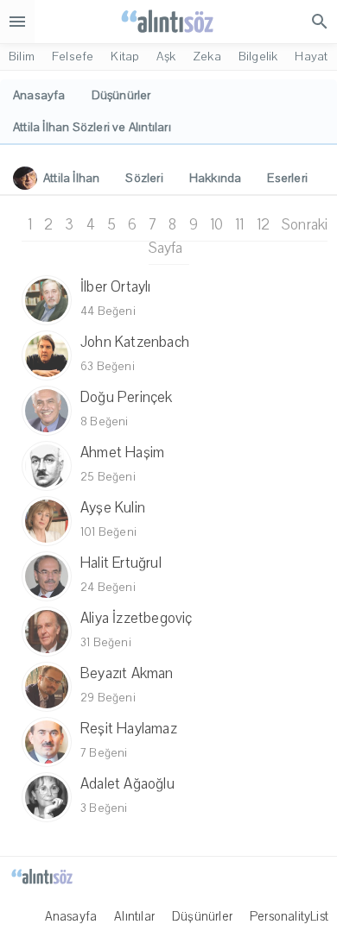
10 (216, 225)
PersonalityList (289, 916)
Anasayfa (71, 916)
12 (263, 225)
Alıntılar (134, 916)
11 (239, 225)
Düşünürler (202, 916)
